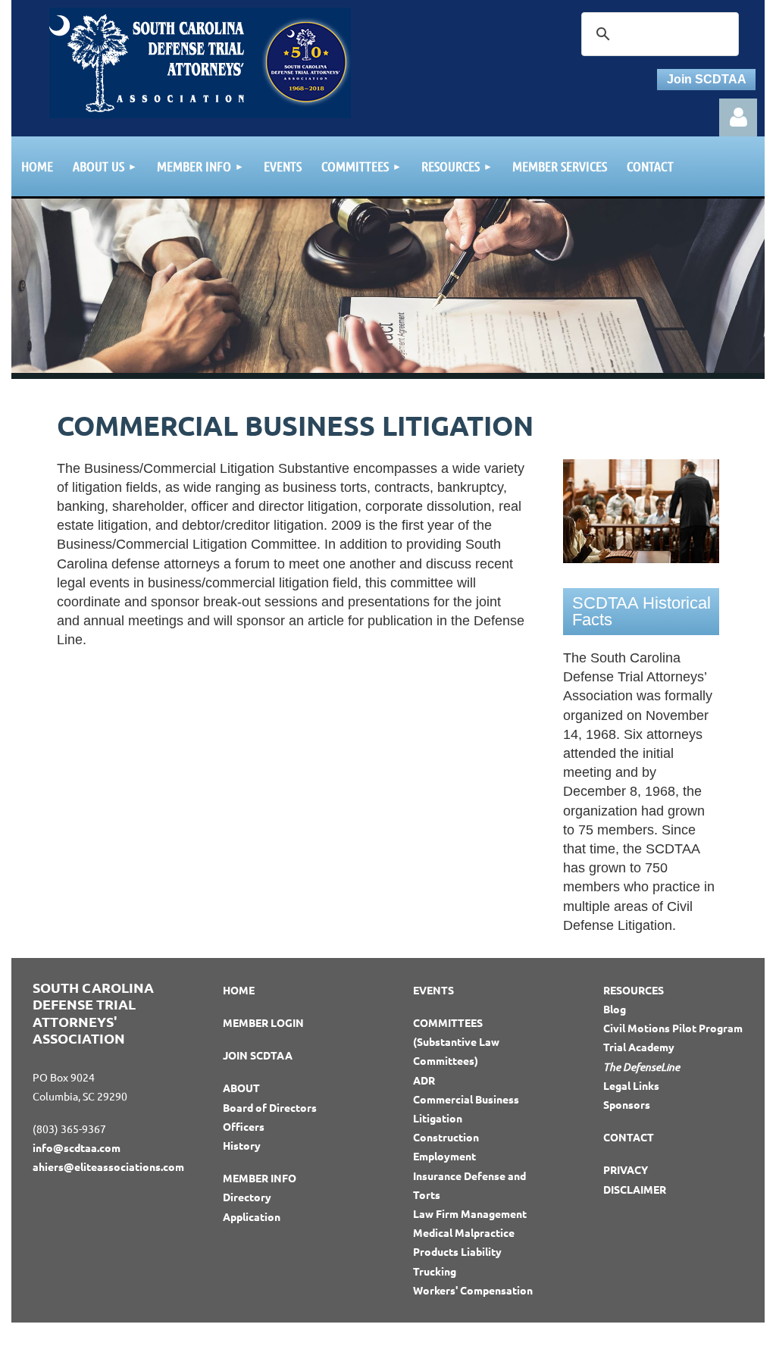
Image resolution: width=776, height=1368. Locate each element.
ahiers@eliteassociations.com (108, 1166)
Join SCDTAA (706, 79)
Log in (738, 117)
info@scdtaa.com (76, 1147)
